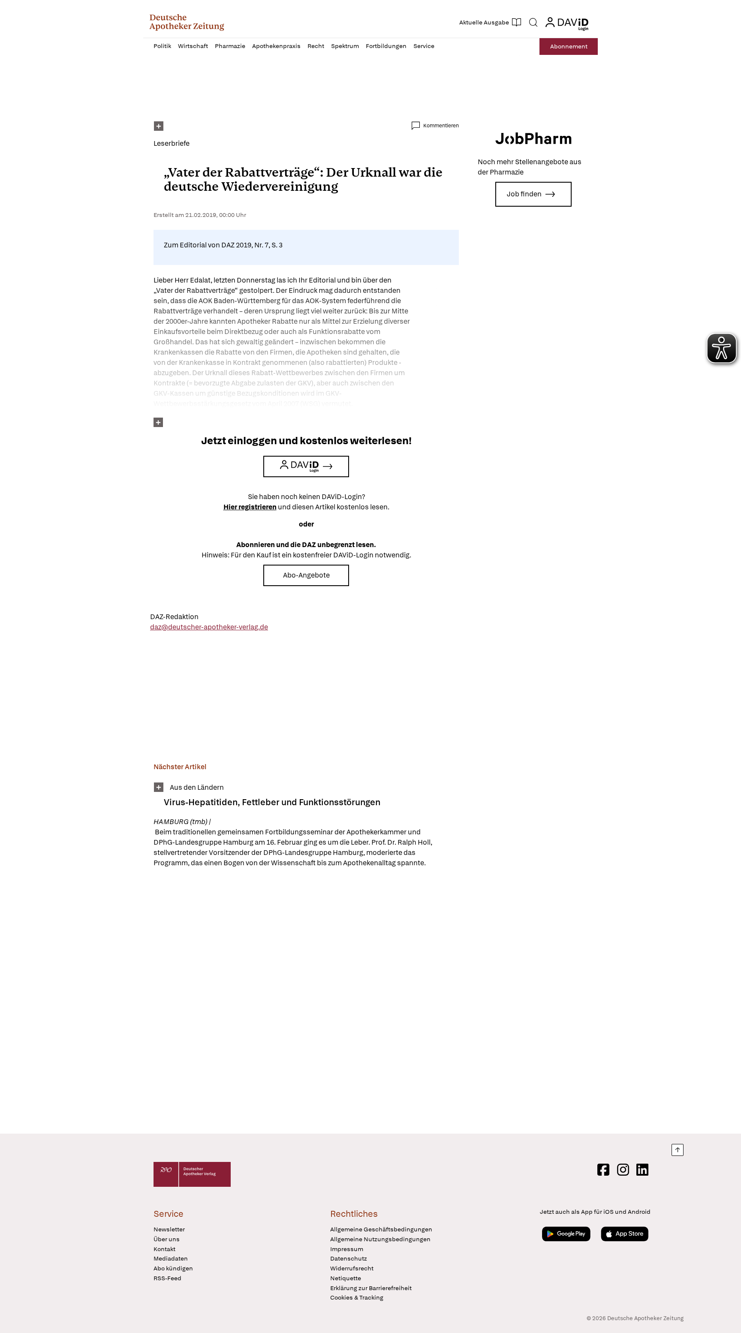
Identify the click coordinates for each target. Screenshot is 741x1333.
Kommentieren (441, 125)
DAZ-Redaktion (174, 616)
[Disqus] (306, 1002)
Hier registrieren (250, 507)
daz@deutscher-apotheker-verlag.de (209, 627)
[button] (186, 22)
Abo (568, 46)
